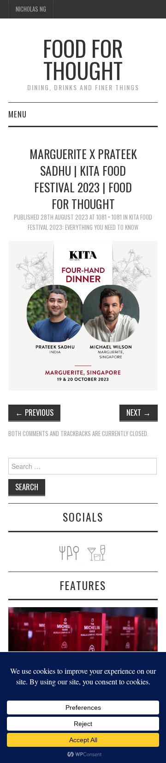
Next (138, 412)
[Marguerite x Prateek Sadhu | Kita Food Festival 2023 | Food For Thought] (83, 314)
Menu (17, 114)
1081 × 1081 (109, 217)
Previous (34, 412)
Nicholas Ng (31, 9)
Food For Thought (83, 58)
